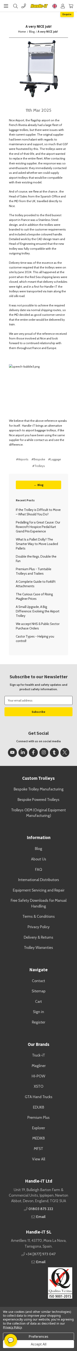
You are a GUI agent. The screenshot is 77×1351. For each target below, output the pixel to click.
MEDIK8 (38, 1138)
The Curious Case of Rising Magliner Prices (34, 596)
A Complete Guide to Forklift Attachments (36, 584)
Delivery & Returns (38, 937)
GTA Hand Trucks (38, 1096)
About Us (38, 859)
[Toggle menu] (6, 6)
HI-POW (38, 1076)
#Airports (22, 459)
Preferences (38, 1336)
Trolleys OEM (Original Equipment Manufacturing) (38, 813)
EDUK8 (38, 1107)
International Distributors (38, 879)
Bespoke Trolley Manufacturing (39, 789)
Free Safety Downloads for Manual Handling (39, 903)
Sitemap (39, 991)
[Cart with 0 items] (71, 6)
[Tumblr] (54, 752)
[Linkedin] (22, 752)
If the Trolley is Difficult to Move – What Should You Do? (38, 512)
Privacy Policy (39, 927)
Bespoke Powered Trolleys (38, 799)
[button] (38, 1283)
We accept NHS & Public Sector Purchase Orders (37, 626)
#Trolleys (38, 466)
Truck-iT (38, 1055)
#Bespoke (38, 459)
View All (38, 1159)
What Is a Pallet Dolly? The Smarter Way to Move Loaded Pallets (37, 544)
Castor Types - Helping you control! (35, 639)
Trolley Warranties (38, 947)
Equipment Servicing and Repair (38, 890)
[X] (64, 752)
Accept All (38, 1344)
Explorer (38, 1128)
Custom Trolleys (38, 778)
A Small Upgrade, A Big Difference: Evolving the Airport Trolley (37, 611)
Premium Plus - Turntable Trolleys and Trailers (33, 571)
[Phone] (23, 6)
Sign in (38, 1011)
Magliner (39, 1065)
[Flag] (54, 6)
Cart (38, 1001)
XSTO (38, 1086)
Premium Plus (38, 1117)
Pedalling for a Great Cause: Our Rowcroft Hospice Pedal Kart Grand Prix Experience (38, 526)
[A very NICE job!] (38, 68)
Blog (38, 848)
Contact (38, 980)
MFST (38, 1148)
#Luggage (54, 459)
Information (38, 837)
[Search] (15, 6)
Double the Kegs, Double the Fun (36, 559)
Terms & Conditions (38, 916)
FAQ (38, 869)
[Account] (63, 6)
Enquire (66, 14)
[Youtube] (12, 752)
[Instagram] (43, 752)
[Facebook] (33, 752)
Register (38, 1022)
